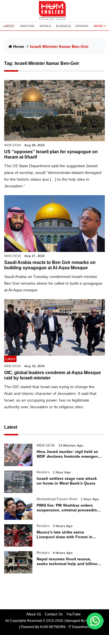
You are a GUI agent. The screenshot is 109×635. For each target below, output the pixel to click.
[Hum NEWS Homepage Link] (54, 11)
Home (18, 46)
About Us (33, 614)
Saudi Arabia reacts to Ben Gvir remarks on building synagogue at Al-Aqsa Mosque (50, 265)
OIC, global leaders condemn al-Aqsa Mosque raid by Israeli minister (52, 375)
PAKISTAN (27, 26)
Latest (10, 427)
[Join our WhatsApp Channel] (95, 621)
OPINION (81, 26)
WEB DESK (12, 145)
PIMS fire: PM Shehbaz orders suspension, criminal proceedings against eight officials (69, 508)
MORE (98, 26)
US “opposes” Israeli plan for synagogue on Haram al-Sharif (51, 154)
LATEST (9, 26)
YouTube (73, 614)
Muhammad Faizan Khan (57, 499)
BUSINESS (63, 26)
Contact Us (54, 614)
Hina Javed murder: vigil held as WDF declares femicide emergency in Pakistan (69, 454)
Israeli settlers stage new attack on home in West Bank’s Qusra (67, 480)
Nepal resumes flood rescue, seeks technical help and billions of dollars (68, 561)
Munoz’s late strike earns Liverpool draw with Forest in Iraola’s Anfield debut (65, 534)
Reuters (43, 472)
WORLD (45, 26)
